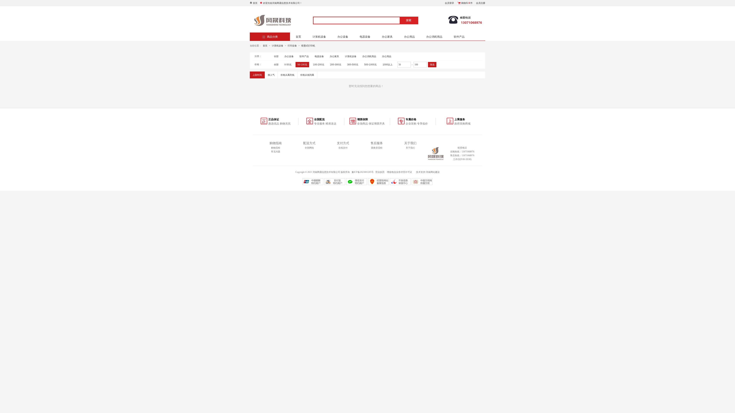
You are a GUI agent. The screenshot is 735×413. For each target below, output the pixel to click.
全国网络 (309, 147)
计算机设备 (319, 36)
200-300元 (335, 64)
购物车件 (467, 3)
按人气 (271, 75)
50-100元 (302, 64)
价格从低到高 (307, 75)
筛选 (432, 64)
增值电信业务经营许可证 (400, 172)
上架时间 (257, 75)
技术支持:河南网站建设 (428, 172)
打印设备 (292, 45)
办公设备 (342, 36)
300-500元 (352, 64)
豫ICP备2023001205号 (363, 172)
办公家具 (387, 36)
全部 (276, 56)
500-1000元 (370, 64)
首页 (255, 3)
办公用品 (409, 36)
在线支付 (343, 147)
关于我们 (410, 147)
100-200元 (318, 64)
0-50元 (288, 64)
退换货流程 (376, 147)
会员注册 (480, 3)
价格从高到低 (287, 75)
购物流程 (275, 147)
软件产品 (459, 36)
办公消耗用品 (434, 36)
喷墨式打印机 (308, 45)
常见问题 (275, 151)
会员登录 (449, 3)
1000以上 (388, 64)
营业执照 (380, 172)
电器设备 (365, 36)
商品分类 (272, 36)
